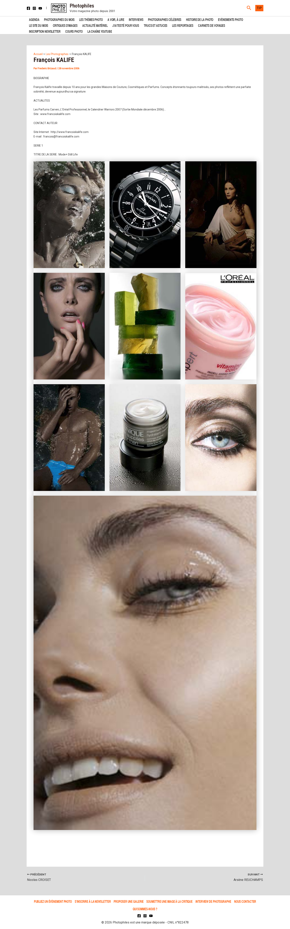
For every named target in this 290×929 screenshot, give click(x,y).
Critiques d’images (65, 25)
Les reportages (182, 25)
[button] (249, 8)
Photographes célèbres (164, 19)
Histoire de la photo (199, 19)
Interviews (136, 19)
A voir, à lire (116, 19)
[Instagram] (34, 8)
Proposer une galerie (128, 901)
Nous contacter (245, 901)
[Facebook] (28, 8)
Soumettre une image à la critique (169, 901)
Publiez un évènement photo (53, 901)
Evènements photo (230, 19)
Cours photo (74, 31)
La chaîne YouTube (99, 31)
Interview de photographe (213, 901)
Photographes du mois (59, 19)
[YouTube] (40, 8)
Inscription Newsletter (45, 31)
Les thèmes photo (91, 19)
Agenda (34, 19)
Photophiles (82, 6)
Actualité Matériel (95, 25)
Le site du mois (38, 25)
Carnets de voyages (211, 25)
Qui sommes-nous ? (145, 908)
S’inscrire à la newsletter (93, 901)
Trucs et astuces (155, 25)
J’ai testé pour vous (125, 25)
